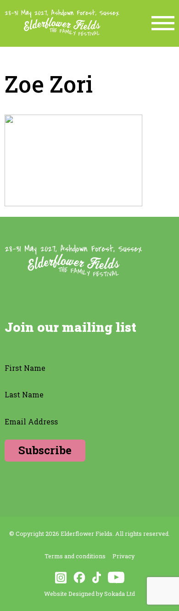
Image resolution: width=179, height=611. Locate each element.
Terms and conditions (75, 556)
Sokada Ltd (119, 593)
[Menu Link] (162, 23)
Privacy (123, 556)
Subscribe (45, 450)
